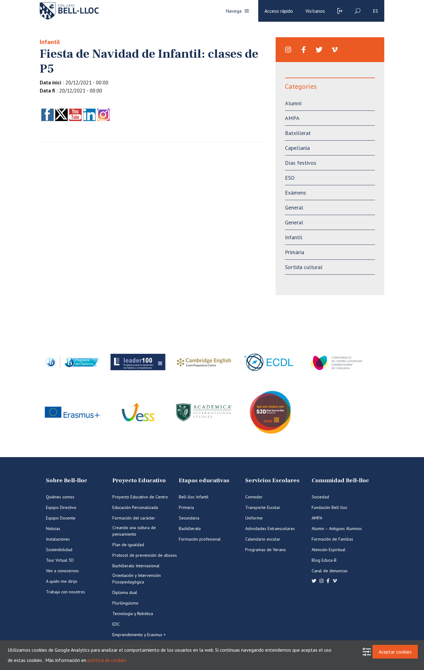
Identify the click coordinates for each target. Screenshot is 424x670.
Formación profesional (200, 539)
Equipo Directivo (61, 507)
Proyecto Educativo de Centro (140, 497)
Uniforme (254, 518)
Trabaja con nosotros (65, 592)
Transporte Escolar (262, 507)
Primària (294, 252)
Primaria (186, 507)
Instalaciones (58, 539)
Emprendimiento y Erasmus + (139, 634)
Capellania (297, 147)
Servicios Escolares (272, 480)
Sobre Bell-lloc (66, 480)
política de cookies (107, 660)
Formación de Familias (332, 539)
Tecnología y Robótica (132, 613)
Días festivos (300, 162)
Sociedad (320, 497)
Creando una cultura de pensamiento (134, 531)
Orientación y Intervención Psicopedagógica (136, 579)
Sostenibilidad (59, 549)
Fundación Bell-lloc (329, 507)
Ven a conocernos (62, 570)
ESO (290, 177)
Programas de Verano (265, 549)
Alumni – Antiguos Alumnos (337, 528)
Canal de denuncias (330, 570)
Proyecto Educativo (139, 480)
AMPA (292, 118)
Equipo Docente (60, 518)
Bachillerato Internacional (136, 566)
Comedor (254, 497)
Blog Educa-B (324, 560)
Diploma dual (124, 592)
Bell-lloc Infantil (194, 497)
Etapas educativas (204, 480)
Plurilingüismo (125, 603)
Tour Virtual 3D (60, 560)
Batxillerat (298, 133)
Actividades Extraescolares (270, 528)
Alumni (293, 103)
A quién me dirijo (61, 581)
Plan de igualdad (128, 544)
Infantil (50, 42)
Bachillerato (190, 528)
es (375, 11)
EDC (116, 624)
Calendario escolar (262, 539)
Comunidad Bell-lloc (340, 480)
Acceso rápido (278, 11)
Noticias (53, 528)
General (294, 207)
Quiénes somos (60, 497)
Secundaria (189, 518)
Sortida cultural (304, 267)
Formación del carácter (133, 518)
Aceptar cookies (395, 652)
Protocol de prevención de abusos (144, 555)
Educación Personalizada (135, 507)
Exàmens (295, 192)
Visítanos (315, 11)
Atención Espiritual (328, 549)
